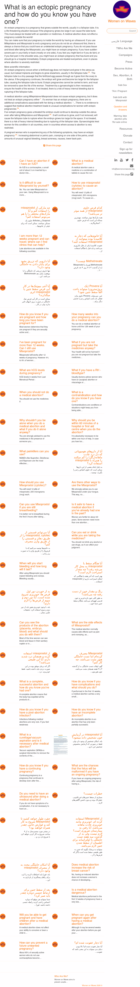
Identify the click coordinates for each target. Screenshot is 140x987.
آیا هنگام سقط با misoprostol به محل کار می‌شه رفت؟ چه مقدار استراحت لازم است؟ (88, 567)
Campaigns (125, 55)
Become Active (123, 68)
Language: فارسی (121, 41)
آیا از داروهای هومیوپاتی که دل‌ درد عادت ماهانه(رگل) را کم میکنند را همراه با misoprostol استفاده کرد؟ (88, 457)
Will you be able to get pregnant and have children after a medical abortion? (33, 919)
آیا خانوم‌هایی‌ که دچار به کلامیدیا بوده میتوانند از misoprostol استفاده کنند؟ (87, 239)
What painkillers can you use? (34, 452)
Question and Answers (120, 108)
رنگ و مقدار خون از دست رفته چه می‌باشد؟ (87, 592)
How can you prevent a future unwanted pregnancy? (33, 945)
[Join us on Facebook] (132, 160)
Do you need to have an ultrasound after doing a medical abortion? (34, 796)
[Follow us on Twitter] (127, 160)
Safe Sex (122, 85)
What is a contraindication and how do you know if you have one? (87, 396)
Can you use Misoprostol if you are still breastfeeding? (34, 507)
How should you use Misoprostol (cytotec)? (32, 483)
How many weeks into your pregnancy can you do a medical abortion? (86, 317)
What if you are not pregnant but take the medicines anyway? (85, 345)
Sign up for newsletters (125, 150)
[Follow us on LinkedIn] (115, 160)
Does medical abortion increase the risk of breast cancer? (85, 867)
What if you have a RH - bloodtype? (86, 371)
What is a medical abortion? (82, 162)
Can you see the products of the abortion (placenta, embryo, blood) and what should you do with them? (34, 628)
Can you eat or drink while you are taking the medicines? (86, 535)
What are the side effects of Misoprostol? (87, 623)
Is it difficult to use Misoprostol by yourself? (34, 183)
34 (18, 108)
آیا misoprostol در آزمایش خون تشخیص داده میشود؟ (87, 735)
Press (129, 61)
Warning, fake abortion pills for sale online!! (119, 119)
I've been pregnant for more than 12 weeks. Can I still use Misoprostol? (32, 346)
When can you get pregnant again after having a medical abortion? (84, 919)
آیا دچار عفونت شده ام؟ (88, 942)
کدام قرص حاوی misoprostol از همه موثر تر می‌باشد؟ (88, 210)
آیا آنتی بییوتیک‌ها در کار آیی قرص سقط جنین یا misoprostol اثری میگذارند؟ (36, 290)
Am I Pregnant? (119, 91)
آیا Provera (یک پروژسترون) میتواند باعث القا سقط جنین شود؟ (87, 289)
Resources (125, 128)
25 (89, 72)
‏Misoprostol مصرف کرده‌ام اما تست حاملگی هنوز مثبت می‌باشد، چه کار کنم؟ (88, 657)
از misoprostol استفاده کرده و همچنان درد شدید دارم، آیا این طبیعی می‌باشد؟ (35, 657)
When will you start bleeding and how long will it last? (32, 566)
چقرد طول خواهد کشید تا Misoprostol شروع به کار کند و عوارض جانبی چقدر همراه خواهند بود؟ (35, 822)
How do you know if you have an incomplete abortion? (86, 712)
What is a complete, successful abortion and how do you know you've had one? (34, 685)
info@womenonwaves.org (123, 168)
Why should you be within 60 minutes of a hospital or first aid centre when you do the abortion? (86, 426)
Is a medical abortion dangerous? (84, 890)
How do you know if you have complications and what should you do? (86, 684)
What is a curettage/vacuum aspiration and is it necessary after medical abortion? (34, 740)
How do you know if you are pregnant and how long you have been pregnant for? (33, 318)
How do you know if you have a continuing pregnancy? (33, 768)
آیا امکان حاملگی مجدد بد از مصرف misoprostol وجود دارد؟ (35, 867)
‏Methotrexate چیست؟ (89, 261)
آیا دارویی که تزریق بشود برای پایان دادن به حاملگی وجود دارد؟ (35, 264)
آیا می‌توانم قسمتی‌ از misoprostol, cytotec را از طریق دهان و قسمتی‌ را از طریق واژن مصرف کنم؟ (35, 538)
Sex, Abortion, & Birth (122, 77)
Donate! (127, 135)
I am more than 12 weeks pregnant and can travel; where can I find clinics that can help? (34, 240)
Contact (127, 142)
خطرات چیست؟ (93, 793)
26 (50, 114)
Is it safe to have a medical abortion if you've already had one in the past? (86, 508)
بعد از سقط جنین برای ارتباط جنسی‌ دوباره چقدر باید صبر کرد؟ (35, 892)
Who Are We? (124, 48)
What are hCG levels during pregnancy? (32, 371)
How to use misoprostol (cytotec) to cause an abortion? (86, 185)
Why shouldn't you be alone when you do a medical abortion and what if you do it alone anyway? (32, 426)
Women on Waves (122, 20)
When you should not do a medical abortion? (34, 393)
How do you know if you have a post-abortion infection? (33, 712)
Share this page (122, 174)
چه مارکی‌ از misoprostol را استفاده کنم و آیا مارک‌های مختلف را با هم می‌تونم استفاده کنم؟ (35, 212)
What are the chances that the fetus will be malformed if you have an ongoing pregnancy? (86, 769)
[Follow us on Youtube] (121, 160)
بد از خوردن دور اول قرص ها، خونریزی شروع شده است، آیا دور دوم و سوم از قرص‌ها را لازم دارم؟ (36, 597)
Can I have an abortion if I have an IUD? (34, 162)
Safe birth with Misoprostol (120, 99)
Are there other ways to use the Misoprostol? (86, 483)
